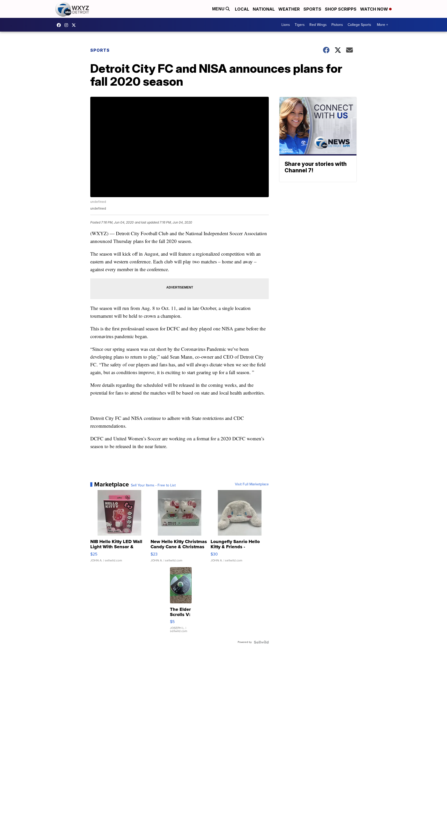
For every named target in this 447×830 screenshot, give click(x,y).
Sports (312, 9)
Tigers (300, 24)
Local (242, 9)
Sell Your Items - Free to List (153, 485)
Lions (285, 24)
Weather (289, 9)
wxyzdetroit (60, 25)
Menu (219, 9)
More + (382, 24)
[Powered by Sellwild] (261, 642)
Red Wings (318, 24)
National (264, 9)
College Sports (359, 24)
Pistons (337, 24)
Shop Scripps (340, 9)
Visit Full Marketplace (252, 484)
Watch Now (374, 9)
